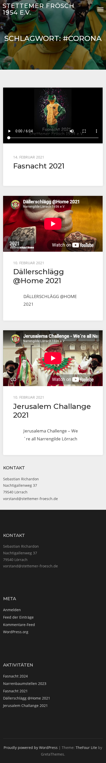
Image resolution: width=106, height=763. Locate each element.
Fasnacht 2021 (39, 165)
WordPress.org (15, 631)
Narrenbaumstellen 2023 (24, 683)
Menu (100, 9)
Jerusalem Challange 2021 (52, 410)
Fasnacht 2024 (15, 676)
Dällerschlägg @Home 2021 (38, 276)
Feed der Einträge (18, 617)
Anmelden (12, 609)
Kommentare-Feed (19, 624)
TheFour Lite (86, 747)
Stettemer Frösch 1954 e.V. (38, 9)
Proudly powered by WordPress (31, 747)
